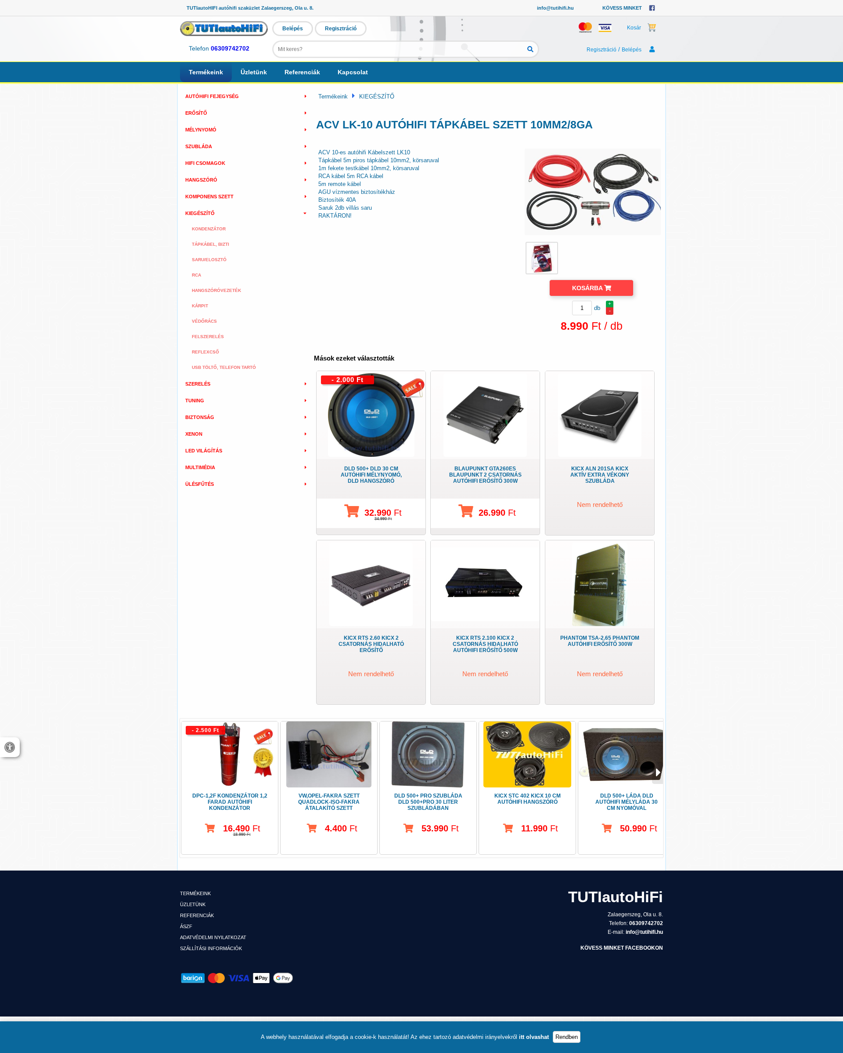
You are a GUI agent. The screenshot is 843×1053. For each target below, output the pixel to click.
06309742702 (230, 48)
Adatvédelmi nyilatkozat (213, 937)
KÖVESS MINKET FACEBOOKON (621, 948)
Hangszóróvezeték (216, 290)
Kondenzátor (209, 228)
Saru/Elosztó (209, 259)
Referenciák (302, 72)
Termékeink (206, 72)
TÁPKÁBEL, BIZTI (210, 244)
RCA (196, 275)
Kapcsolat (353, 72)
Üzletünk (254, 72)
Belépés (292, 29)
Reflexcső (205, 352)
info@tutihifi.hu (555, 8)
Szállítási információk (211, 948)
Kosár (634, 28)
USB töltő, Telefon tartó (224, 367)
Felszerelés (208, 336)
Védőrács (204, 321)
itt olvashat (534, 1037)
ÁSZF (186, 926)
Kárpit (200, 305)
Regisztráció (341, 29)
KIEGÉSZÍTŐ (376, 96)
